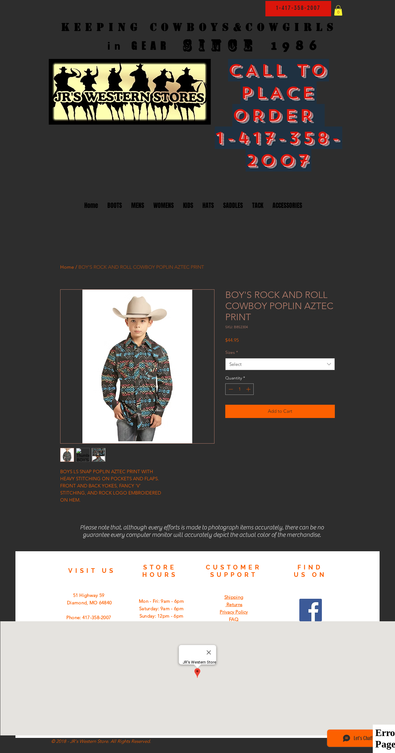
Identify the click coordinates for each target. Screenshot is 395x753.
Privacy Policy (234, 612)
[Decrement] (230, 389)
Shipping (233, 597)
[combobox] (280, 364)
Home (67, 267)
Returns (233, 604)
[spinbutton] (239, 389)
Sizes (231, 352)
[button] (338, 10)
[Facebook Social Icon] (310, 610)
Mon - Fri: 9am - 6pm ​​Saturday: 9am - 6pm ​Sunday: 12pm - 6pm (161, 608)
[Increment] (249, 389)
